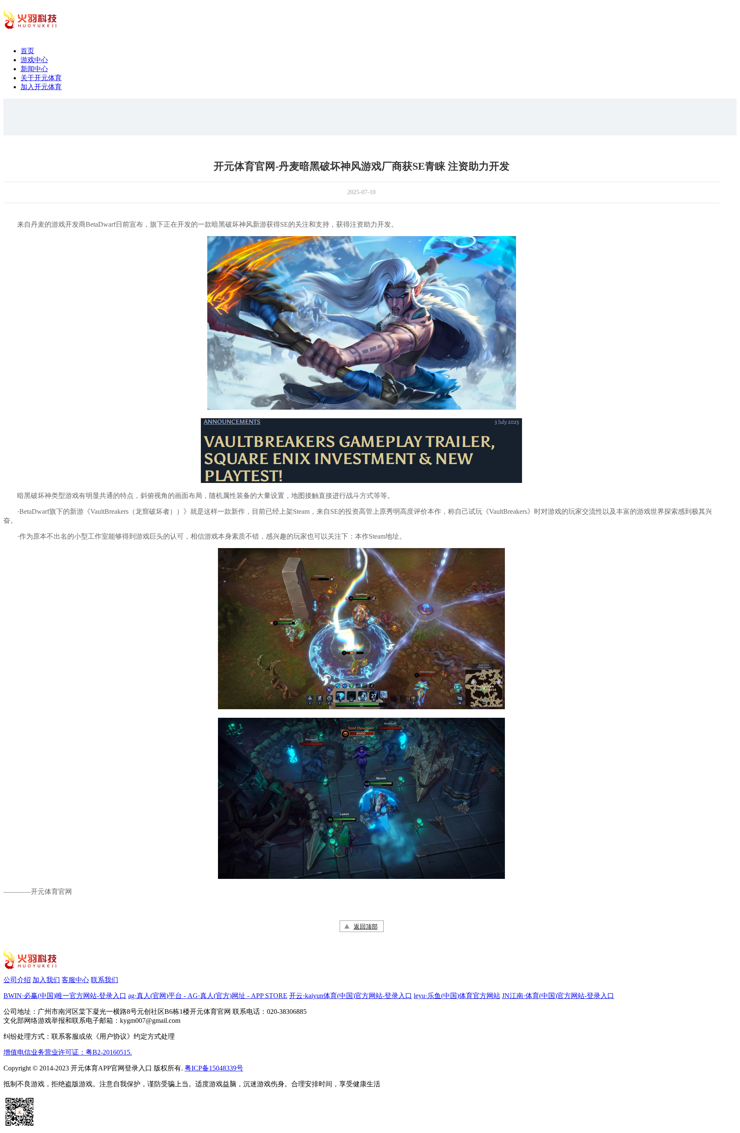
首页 (27, 50)
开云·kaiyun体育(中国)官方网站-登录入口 (350, 995)
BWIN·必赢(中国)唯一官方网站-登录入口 (64, 995)
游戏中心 (34, 59)
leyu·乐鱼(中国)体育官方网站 (457, 995)
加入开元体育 (41, 86)
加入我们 (46, 979)
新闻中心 (34, 68)
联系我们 (104, 979)
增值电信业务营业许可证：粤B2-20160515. (67, 1052)
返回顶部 (366, 926)
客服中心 (75, 979)
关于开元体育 (41, 77)
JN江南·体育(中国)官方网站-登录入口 (558, 995)
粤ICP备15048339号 (214, 1068)
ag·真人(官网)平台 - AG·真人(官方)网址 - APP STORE (207, 995)
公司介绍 (17, 979)
